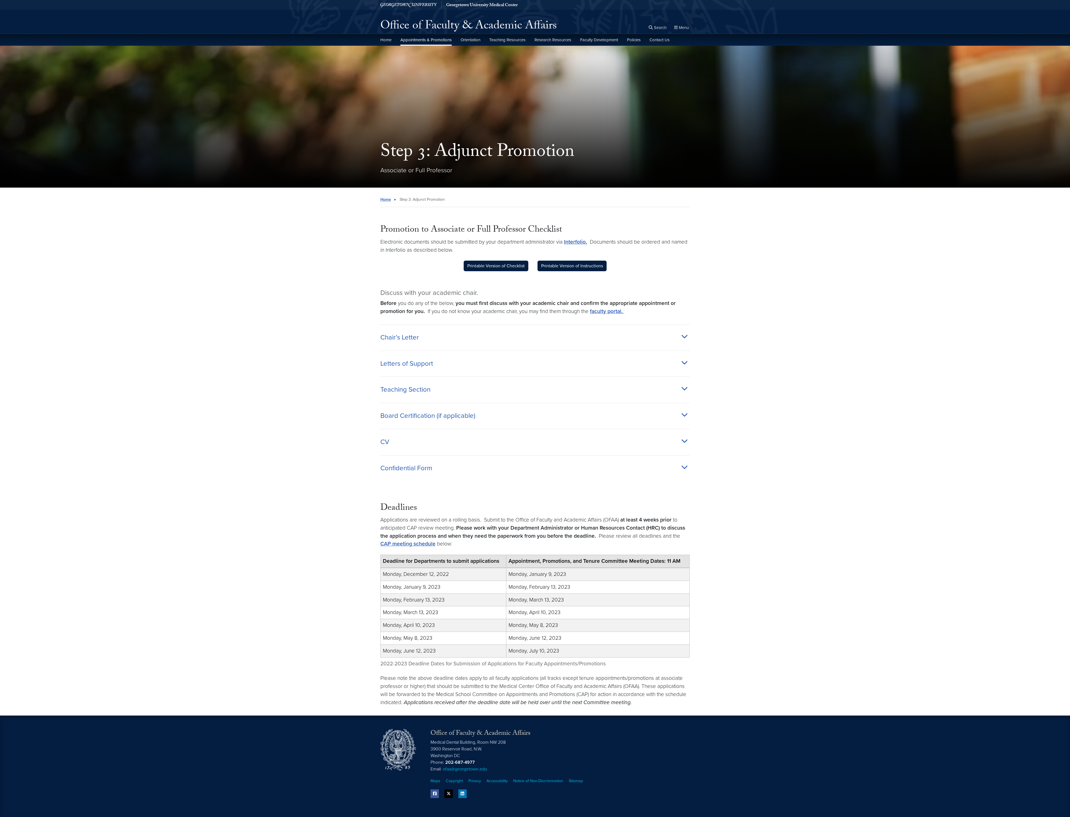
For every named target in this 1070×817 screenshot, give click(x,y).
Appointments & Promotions (426, 39)
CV (384, 442)
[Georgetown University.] (408, 5)
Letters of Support (406, 364)
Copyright (454, 781)
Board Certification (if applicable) (427, 416)
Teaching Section (405, 390)
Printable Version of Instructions (572, 266)
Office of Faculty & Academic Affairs (468, 27)
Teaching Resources (507, 39)
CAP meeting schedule (408, 543)
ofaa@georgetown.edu (465, 769)
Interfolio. (575, 242)
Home (385, 39)
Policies (634, 39)
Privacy (474, 781)
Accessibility (497, 781)
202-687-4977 (460, 762)
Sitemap (576, 781)
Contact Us (660, 39)
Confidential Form (406, 468)
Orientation (470, 39)
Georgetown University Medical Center (482, 5)
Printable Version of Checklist (496, 266)
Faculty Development (599, 39)
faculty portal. (607, 311)
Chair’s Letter (399, 337)
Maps (435, 781)
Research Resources (552, 39)
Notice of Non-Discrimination (538, 781)
